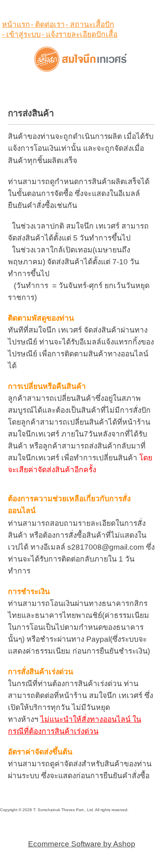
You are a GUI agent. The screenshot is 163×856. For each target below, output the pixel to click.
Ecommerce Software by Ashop (81, 844)
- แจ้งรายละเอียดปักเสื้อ (80, 34)
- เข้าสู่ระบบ (21, 34)
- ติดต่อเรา (48, 24)
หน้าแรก (16, 24)
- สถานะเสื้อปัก (90, 24)
